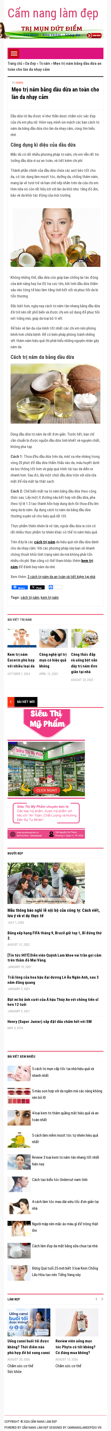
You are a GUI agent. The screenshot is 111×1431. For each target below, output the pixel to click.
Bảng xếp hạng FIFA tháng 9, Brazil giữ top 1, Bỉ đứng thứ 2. (54, 936)
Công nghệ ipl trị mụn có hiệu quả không (53, 660)
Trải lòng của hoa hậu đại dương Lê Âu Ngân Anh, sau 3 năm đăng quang (53, 980)
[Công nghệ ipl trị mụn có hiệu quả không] (53, 640)
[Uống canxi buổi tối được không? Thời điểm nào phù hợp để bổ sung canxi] (28, 1322)
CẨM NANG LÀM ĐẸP (35, 1427)
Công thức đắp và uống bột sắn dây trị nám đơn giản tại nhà (84, 663)
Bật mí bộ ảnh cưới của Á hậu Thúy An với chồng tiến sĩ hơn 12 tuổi (52, 1002)
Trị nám (44, 63)
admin (19, 82)
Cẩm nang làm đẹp (52, 13)
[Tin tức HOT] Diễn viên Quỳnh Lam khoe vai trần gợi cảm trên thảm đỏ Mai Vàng (54, 958)
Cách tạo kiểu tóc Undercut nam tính (60, 1179)
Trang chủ (14, 63)
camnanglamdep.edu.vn (84, 1427)
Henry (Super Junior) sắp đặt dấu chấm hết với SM (49, 1021)
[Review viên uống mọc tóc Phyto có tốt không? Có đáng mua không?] (77, 1322)
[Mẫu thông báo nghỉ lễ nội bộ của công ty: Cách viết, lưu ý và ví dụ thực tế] (46, 885)
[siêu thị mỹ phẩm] (46, 773)
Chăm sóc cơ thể (20, 1366)
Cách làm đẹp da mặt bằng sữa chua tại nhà (65, 1246)
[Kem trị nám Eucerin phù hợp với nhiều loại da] (21, 640)
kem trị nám (50, 597)
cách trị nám (44, 542)
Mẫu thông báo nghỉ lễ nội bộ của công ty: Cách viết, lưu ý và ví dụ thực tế (53, 913)
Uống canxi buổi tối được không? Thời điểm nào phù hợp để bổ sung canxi (28, 1347)
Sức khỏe (14, 1371)
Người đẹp (15, 853)
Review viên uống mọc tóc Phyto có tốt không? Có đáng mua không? (76, 1347)
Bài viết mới (26, 702)
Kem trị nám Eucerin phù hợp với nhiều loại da (21, 660)
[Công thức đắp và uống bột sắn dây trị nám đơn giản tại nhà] (85, 640)
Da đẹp (30, 63)
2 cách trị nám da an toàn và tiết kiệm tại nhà (61, 576)
